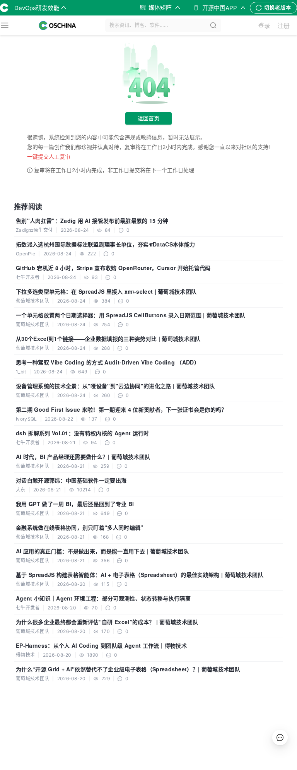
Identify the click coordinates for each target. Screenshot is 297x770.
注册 (283, 25)
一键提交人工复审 (48, 156)
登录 (264, 25)
